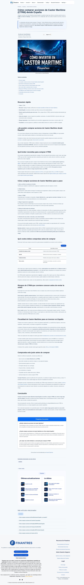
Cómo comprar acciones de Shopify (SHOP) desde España (32, 523)
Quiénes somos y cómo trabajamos (63, 555)
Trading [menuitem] (47, 2)
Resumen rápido (22, 80)
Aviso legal (63, 564)
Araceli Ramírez (49, 452)
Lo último (47, 478)
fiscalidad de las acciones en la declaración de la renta (54, 335)
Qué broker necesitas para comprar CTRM (27, 83)
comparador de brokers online (55, 279)
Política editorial (28, 576)
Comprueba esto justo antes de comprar (26, 92)
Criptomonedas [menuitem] (40, 2)
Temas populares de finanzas (63, 544)
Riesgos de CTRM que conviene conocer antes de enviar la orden (31, 88)
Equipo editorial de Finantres (63, 558)
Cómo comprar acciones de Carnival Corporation (29, 520)
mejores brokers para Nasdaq (26, 175)
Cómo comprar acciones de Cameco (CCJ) (28, 533)
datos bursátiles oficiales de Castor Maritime (47, 107)
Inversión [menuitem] (28, 2)
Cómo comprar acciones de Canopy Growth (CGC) (30, 526)
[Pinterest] (22, 580)
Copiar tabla (63, 245)
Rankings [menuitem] (63, 2)
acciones (20, 139)
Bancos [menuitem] (33, 2)
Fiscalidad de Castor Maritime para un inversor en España (30, 90)
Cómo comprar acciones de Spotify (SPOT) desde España (31, 530)
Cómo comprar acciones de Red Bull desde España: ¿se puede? (33, 517)
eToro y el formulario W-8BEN (52, 347)
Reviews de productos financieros (63, 549)
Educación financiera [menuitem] (55, 2)
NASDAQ (20, 461)
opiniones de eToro (39, 171)
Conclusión (21, 93)
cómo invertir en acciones (38, 139)
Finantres (19, 6)
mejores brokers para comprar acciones (57, 173)
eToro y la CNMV (55, 171)
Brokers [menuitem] (22, 2)
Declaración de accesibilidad (63, 572)
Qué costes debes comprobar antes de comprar (28, 87)
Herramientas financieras (63, 546)
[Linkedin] (20, 580)
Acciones (24, 6)
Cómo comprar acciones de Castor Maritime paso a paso (29, 85)
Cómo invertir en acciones (31, 6)
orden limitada (42, 225)
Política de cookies (63, 569)
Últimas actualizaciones (30, 478)
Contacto (63, 574)
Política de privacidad (63, 567)
